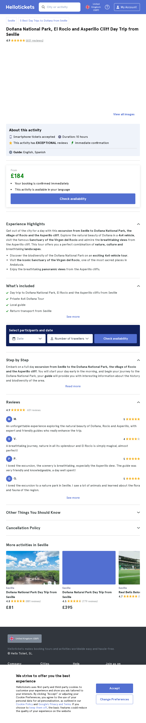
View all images (124, 114)
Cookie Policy (24, 704)
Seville (11, 20)
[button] (73, 224)
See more (73, 316)
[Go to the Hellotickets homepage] (21, 7)
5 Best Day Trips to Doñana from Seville (43, 20)
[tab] (73, 224)
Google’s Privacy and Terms (54, 704)
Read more (73, 386)
